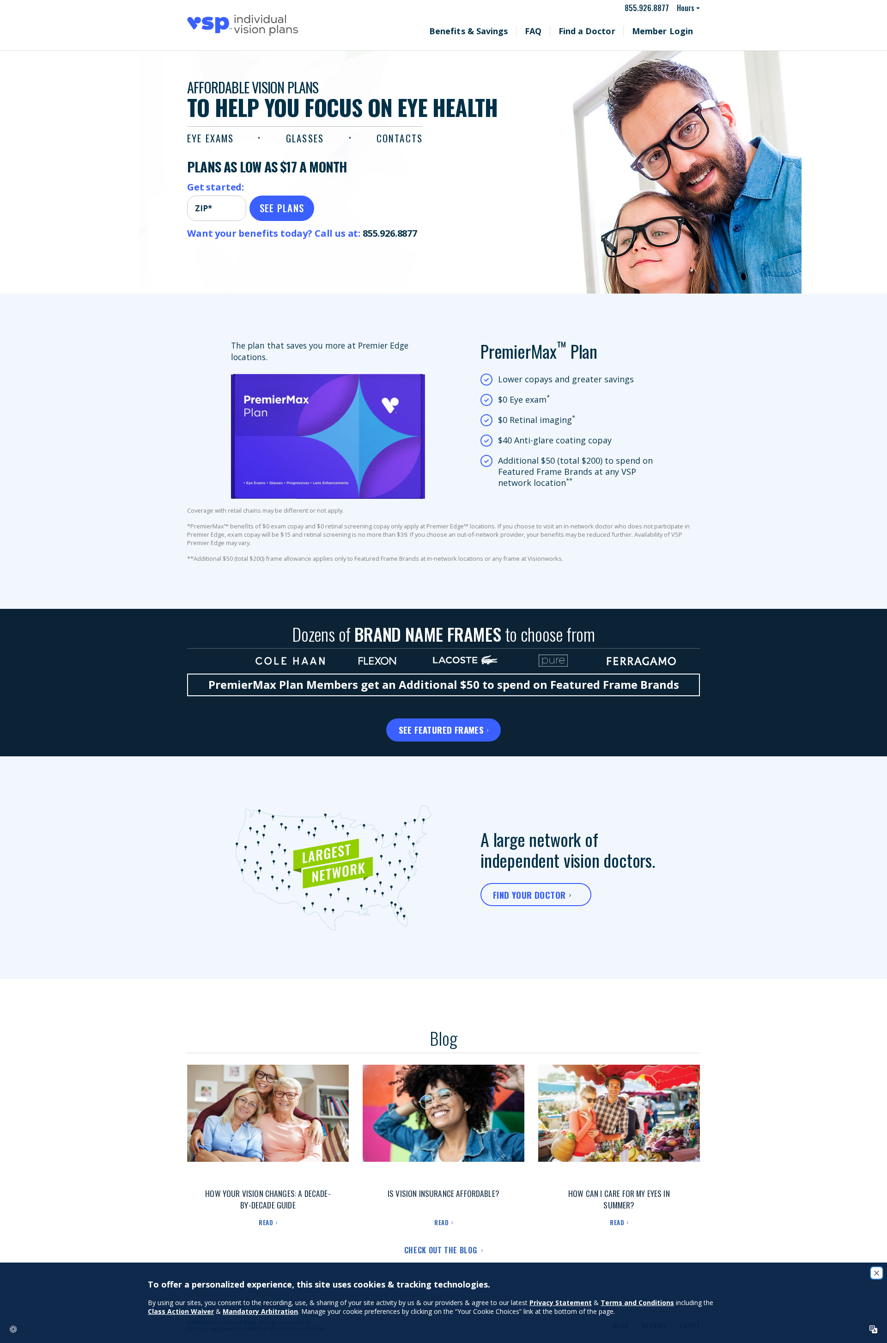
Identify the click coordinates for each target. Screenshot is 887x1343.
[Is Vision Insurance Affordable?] (443, 1122)
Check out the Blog (441, 1250)
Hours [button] (686, 8)
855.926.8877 (651, 8)
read (266, 1222)
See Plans (282, 208)
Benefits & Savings (512, 31)
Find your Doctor (529, 894)
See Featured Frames (441, 729)
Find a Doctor (610, 31)
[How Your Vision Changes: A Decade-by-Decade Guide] (268, 1122)
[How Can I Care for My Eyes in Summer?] (619, 1122)
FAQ (565, 31)
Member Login (670, 31)
